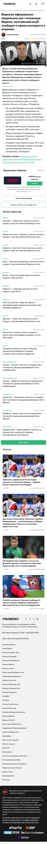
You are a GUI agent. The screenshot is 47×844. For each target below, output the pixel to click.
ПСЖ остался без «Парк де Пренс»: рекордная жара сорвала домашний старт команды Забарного (22, 305)
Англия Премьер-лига (10, 653)
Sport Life (5, 748)
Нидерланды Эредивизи (11, 676)
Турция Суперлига (9, 692)
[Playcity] (15, 828)
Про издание (7, 752)
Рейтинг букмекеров (24, 198)
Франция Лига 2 (8, 720)
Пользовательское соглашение (14, 764)
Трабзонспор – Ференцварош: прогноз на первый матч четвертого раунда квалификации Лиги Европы (22, 432)
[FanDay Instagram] (34, 619)
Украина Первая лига (10, 732)
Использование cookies (11, 760)
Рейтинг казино (8, 744)
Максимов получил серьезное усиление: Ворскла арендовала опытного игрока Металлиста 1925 (22, 159)
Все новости (24, 442)
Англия (5, 218)
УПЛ (3, 39)
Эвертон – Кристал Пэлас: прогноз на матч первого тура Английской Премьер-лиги (22, 249)
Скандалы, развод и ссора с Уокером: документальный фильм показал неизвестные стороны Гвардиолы (20, 351)
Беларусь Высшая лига (11, 688)
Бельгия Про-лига (9, 680)
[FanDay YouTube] (37, 619)
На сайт (34, 183)
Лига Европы (7, 394)
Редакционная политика (12, 768)
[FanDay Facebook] (26, 619)
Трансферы (6, 736)
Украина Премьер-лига (11, 684)
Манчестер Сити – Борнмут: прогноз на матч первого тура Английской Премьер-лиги (23, 235)
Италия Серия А (8, 664)
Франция (6, 286)
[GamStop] (12, 833)
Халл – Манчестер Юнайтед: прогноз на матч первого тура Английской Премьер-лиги (23, 262)
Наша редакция (8, 776)
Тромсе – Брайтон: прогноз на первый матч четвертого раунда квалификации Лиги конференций (23, 383)
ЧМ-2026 (5, 700)
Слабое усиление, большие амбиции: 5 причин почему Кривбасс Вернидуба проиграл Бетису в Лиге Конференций (21, 602)
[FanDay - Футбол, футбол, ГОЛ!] (9, 4)
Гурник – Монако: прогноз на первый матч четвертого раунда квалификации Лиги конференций (22, 367)
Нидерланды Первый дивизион (14, 728)
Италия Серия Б (8, 716)
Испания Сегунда (9, 708)
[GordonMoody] (30, 828)
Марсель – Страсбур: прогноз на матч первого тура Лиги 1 (20, 290)
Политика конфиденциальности (14, 756)
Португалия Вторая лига (11, 724)
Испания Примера (9, 657)
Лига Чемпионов (8, 645)
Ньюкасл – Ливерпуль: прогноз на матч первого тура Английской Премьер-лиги (21, 222)
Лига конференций (10, 362)
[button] (30, 4)
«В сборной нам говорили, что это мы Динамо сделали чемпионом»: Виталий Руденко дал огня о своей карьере (22, 563)
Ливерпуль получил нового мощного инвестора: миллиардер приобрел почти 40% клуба (21, 335)
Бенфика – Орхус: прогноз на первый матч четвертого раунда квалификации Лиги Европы (22, 416)
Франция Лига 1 (8, 668)
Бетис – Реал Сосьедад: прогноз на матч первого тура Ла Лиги (21, 276)
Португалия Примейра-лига (13, 672)
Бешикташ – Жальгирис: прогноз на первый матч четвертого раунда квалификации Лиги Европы (23, 400)
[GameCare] (23, 837)
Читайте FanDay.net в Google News (23, 205)
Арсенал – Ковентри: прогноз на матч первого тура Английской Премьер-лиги (21, 320)
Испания (6, 272)
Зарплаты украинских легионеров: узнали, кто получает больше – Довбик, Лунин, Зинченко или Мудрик (22, 482)
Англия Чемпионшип (10, 704)
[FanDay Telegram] (30, 619)
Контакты (6, 780)
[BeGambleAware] (32, 832)
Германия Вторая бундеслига (13, 712)
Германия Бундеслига (11, 660)
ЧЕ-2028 (5, 696)
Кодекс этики (7, 772)
